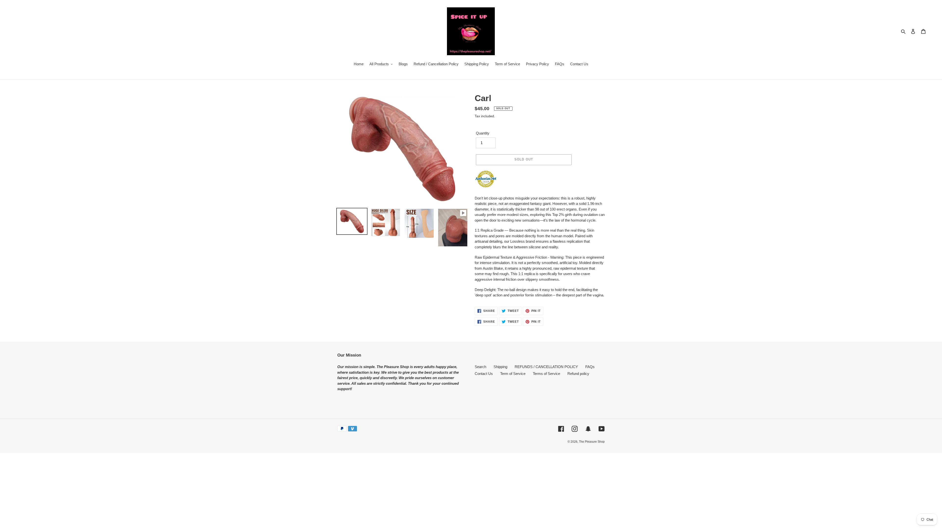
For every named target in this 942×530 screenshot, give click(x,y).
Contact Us (484, 373)
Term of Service (512, 373)
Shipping (500, 367)
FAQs (590, 367)
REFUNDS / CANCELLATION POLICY (546, 367)
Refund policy (578, 373)
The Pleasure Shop (592, 441)
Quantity (482, 133)
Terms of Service (546, 373)
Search (480, 367)
